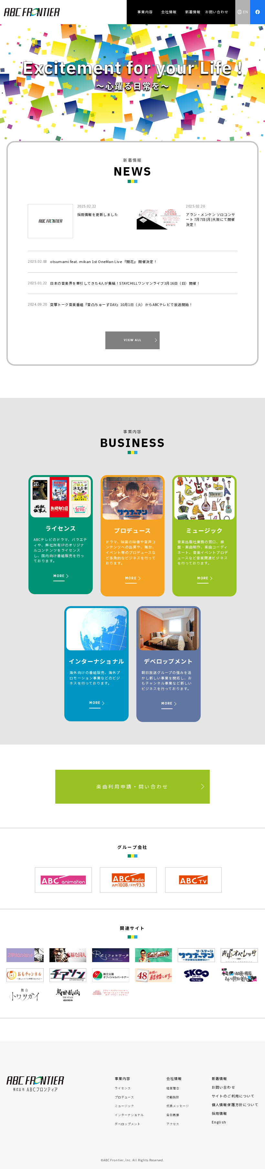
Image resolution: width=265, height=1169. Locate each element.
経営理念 (172, 1088)
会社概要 (172, 1115)
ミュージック (124, 1106)
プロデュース (124, 1097)
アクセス (172, 1124)
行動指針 (172, 1097)
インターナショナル (129, 1115)
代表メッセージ (177, 1106)
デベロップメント (128, 1124)
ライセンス (123, 1088)
